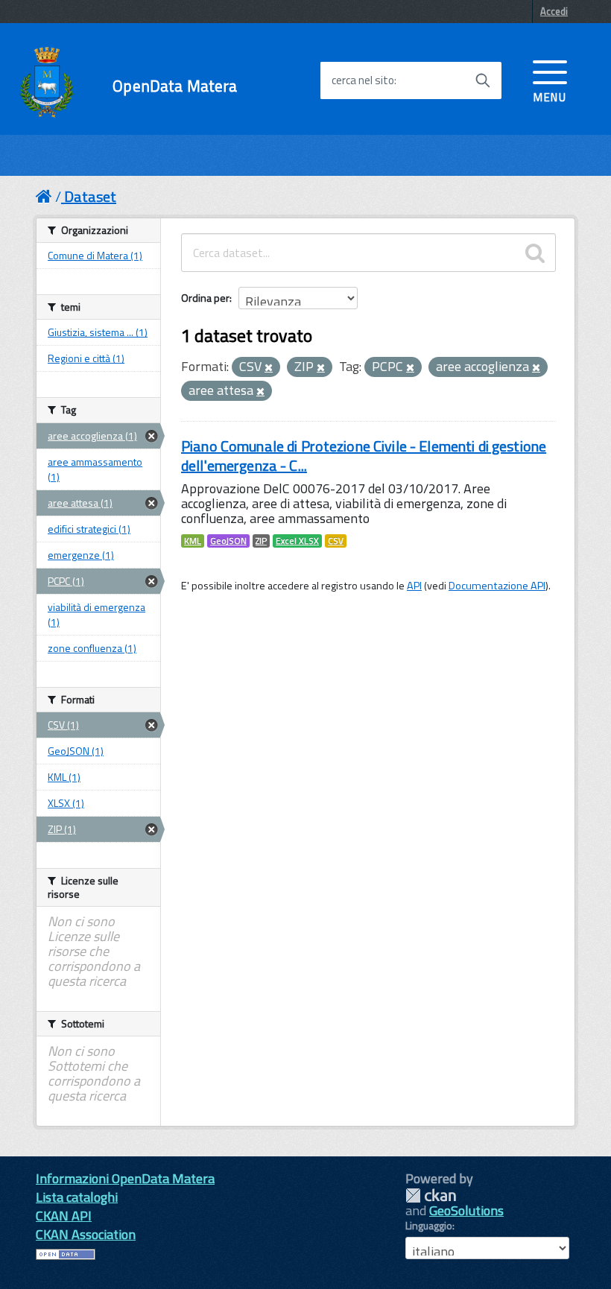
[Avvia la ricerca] (482, 80)
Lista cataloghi (77, 1197)
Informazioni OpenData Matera (125, 1178)
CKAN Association (86, 1234)
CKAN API (64, 1216)
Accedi (554, 11)
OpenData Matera (175, 86)
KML (192, 541)
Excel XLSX (297, 541)
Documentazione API (497, 585)
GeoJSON (228, 541)
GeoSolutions (466, 1210)
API (414, 585)
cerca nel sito (363, 80)
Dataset (90, 196)
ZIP (261, 541)
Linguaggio (428, 1225)
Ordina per (205, 297)
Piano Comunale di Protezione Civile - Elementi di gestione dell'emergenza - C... (363, 455)
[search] (535, 252)
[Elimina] (269, 368)
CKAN (430, 1195)
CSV (336, 541)
